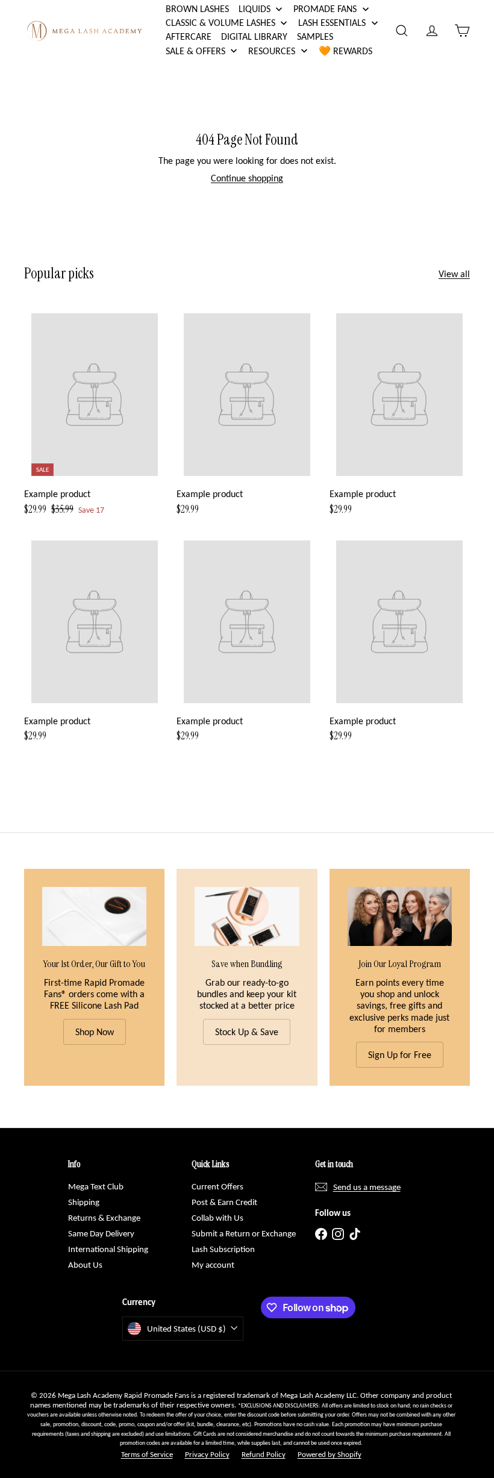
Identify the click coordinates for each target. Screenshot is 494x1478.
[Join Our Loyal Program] (400, 916)
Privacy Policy (207, 1454)
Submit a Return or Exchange (244, 1233)
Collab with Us (217, 1217)
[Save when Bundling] (247, 916)
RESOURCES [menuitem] (271, 51)
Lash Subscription (223, 1249)
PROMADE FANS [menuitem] (325, 8)
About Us (85, 1264)
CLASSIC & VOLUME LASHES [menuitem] (220, 22)
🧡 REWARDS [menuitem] (345, 51)
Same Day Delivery (101, 1233)
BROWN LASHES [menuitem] (197, 8)
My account (213, 1264)
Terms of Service (147, 1454)
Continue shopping (247, 178)
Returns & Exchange (104, 1217)
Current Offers (217, 1186)
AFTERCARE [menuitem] (188, 36)
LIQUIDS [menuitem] (254, 8)
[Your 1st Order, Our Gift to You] (94, 916)
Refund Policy (264, 1454)
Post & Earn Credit (224, 1202)
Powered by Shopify (329, 1454)
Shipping (83, 1202)
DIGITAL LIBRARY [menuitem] (254, 36)
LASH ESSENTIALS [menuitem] (332, 22)
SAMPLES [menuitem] (315, 36)
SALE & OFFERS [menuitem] (195, 51)
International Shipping (108, 1249)
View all (454, 274)
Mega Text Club (96, 1186)
